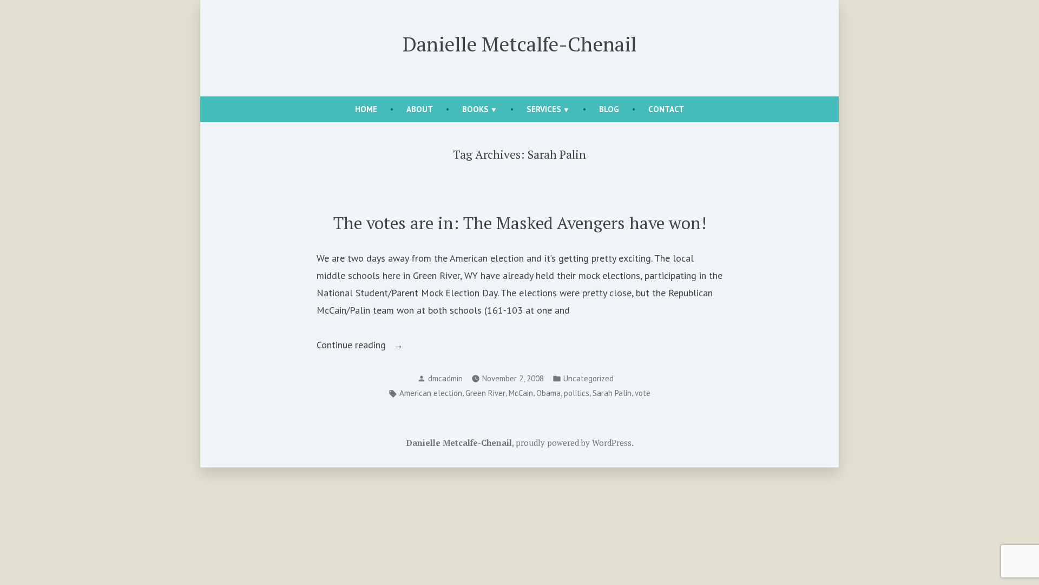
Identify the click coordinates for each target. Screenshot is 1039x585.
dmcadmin (445, 378)
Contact (666, 109)
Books (475, 109)
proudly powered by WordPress (574, 442)
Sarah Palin (612, 393)
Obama (548, 393)
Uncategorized (588, 378)
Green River (485, 393)
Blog (609, 109)
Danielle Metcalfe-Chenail (519, 43)
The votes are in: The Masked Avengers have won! (519, 223)
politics (576, 393)
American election (430, 393)
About (419, 109)
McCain (521, 393)
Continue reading (371, 346)
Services (544, 109)
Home (366, 109)
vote (642, 393)
